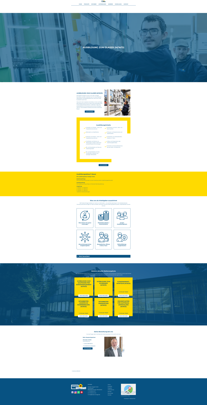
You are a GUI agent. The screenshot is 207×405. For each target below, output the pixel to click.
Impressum (126, 398)
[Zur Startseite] (103, 1)
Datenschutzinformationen (130, 393)
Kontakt (126, 4)
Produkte (86, 4)
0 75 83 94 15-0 (92, 391)
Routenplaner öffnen (126, 395)
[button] (72, 392)
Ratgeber (93, 4)
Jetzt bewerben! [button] (84, 256)
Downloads (118, 4)
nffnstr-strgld (89, 345)
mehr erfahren (84, 295)
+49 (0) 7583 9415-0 (88, 343)
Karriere (110, 4)
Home (80, 4)
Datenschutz (132, 398)
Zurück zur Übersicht (76, 370)
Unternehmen (102, 4)
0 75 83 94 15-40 (92, 392)
